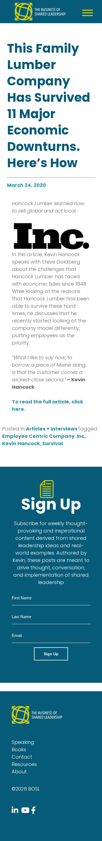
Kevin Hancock (21, 443)
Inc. (81, 436)
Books (19, 749)
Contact (22, 756)
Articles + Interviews (52, 428)
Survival (52, 443)
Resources (24, 764)
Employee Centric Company (38, 436)
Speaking (23, 742)
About (19, 771)
